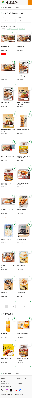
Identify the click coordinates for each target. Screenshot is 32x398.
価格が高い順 (22, 29)
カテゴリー (19, 18)
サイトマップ (20, 381)
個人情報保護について (6, 386)
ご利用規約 (19, 383)
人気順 (8, 29)
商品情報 (9, 7)
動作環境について (5, 383)
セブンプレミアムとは (21, 378)
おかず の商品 (16, 7)
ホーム (4, 7)
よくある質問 (4, 381)
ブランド (3, 18)
